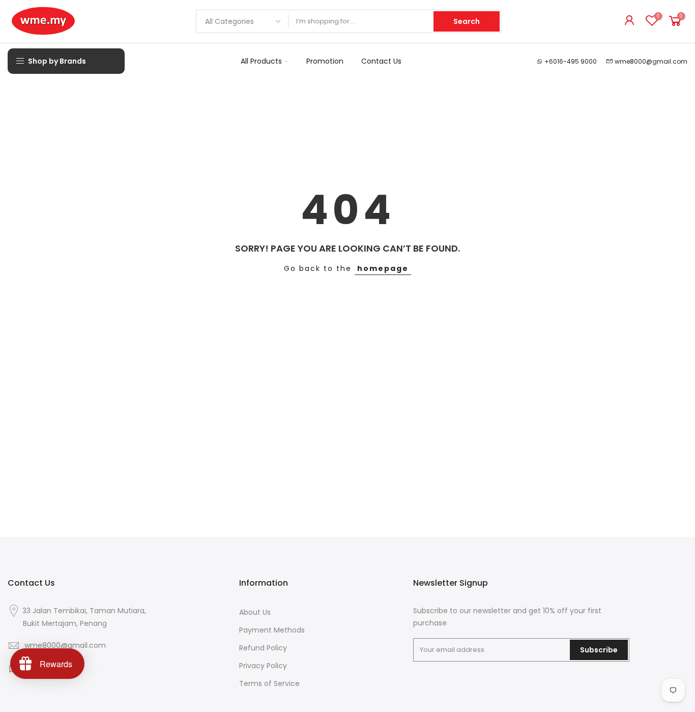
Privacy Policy (263, 666)
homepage (383, 268)
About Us (255, 612)
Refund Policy (263, 648)
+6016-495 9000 (570, 61)
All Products (261, 61)
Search (466, 21)
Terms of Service (269, 683)
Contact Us (381, 61)
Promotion (324, 61)
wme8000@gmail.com (651, 61)
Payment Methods (272, 630)
